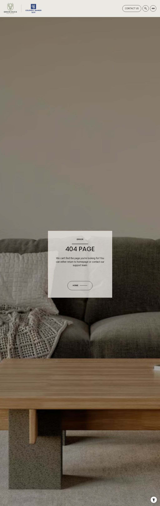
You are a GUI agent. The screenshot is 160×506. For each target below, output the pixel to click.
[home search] (145, 8)
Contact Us (132, 8)
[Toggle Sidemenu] (153, 8)
